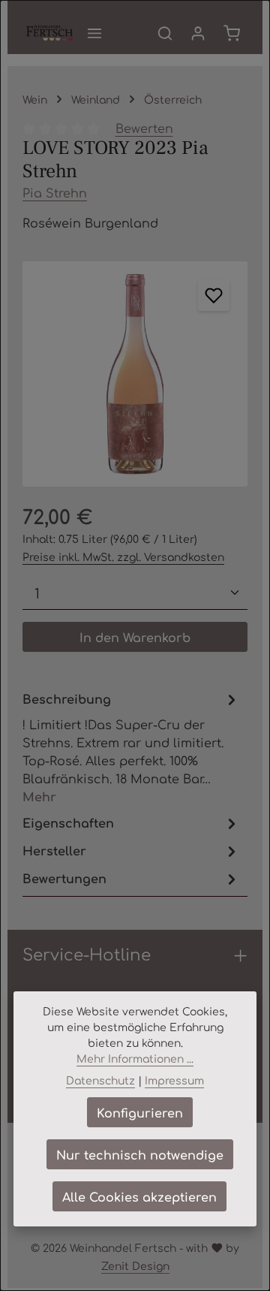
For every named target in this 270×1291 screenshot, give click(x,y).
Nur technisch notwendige (140, 1154)
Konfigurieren (140, 1112)
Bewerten (144, 127)
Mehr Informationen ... (135, 1058)
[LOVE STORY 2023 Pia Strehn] (135, 374)
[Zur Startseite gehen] (49, 33)
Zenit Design (135, 1265)
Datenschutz (100, 1080)
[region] (135, 374)
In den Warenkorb (135, 637)
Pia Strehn (54, 192)
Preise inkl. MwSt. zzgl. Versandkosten (123, 556)
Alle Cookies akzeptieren (139, 1196)
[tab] (131, 747)
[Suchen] (165, 33)
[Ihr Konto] (198, 33)
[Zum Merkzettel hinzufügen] (214, 295)
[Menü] (95, 33)
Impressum (174, 1080)
